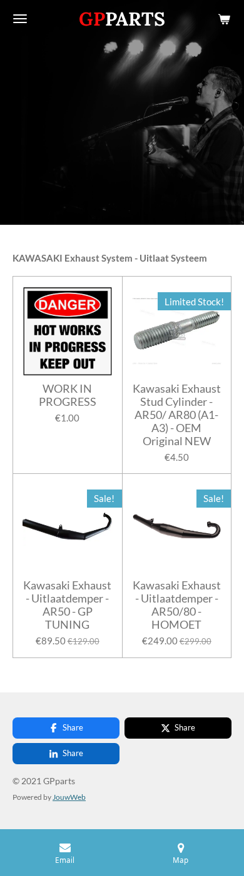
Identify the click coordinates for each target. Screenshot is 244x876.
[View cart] (224, 18)
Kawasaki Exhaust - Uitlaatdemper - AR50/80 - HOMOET (177, 605)
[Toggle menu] (20, 18)
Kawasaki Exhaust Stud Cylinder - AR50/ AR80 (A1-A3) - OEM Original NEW (177, 415)
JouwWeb (69, 796)
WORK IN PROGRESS (67, 395)
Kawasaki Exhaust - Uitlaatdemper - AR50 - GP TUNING (67, 605)
